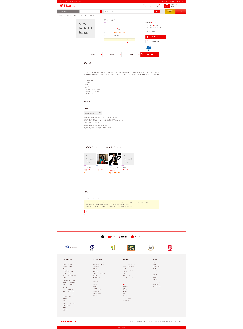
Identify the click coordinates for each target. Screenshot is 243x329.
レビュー (131, 54)
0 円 (176, 4)
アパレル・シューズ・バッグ (69, 293)
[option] (90, 163)
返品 (124, 293)
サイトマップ (180, 321)
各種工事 (125, 297)
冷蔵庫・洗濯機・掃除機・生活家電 (70, 262)
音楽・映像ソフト (66, 309)
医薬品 (64, 307)
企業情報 (165, 1)
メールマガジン (138, 236)
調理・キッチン (66, 268)
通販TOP (60, 15)
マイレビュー (95, 295)
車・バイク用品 (66, 287)
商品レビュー (125, 273)
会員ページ (144, 6)
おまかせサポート (126, 300)
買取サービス (181, 1)
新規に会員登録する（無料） (99, 262)
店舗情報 (172, 1)
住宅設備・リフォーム (67, 266)
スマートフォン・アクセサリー (69, 284)
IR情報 (154, 264)
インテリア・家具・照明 (68, 271)
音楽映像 (172, 6)
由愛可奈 (105, 23)
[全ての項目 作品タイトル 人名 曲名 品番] (91, 11)
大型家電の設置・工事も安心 (99, 264)
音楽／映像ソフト (68, 15)
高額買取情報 (155, 284)
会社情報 (155, 262)
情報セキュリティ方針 (147, 321)
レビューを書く (131, 42)
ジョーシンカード (126, 262)
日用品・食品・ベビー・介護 (69, 303)
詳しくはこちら (108, 198)
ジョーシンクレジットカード (129, 264)
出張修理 (125, 289)
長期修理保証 (125, 286)
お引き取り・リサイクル (128, 277)
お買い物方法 (158, 6)
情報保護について (156, 270)
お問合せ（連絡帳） (97, 293)
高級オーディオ (66, 277)
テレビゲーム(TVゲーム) (68, 296)
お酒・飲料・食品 (66, 305)
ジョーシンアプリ (156, 282)
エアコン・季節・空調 (67, 264)
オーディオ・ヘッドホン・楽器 (69, 275)
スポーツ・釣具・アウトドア (69, 291)
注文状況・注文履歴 (97, 289)
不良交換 (125, 291)
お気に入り (151, 6)
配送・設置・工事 (126, 275)
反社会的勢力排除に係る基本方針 (159, 321)
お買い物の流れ (96, 266)
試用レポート (125, 271)
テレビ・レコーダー (67, 273)
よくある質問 (95, 275)
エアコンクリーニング (127, 278)
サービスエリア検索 (127, 298)
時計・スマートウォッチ (68, 294)
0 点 (174, 4)
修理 (124, 288)
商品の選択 (95, 268)
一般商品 (172, 4)
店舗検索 (155, 277)
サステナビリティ (156, 266)
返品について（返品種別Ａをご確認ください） (155, 28)
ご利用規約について (97, 277)
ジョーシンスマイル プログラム (99, 273)
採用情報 (155, 268)
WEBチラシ (155, 279)
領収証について (96, 291)
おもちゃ (65, 298)
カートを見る (167, 6)
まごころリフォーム (157, 286)
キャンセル (125, 295)
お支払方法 (95, 270)
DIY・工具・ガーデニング (68, 289)
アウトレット (65, 310)
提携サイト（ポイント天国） (129, 266)
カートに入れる (155, 36)
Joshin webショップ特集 (128, 270)
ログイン (95, 284)
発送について (149, 25)
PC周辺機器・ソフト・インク (69, 280)
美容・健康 (65, 270)
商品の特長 (93, 54)
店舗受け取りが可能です (151, 31)
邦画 (81, 15)
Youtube (113, 236)
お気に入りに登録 (155, 41)
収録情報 (112, 54)
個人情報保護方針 (139, 321)
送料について (157, 25)
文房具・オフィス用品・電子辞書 (69, 282)
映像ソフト (76, 15)
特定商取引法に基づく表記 (171, 321)
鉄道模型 (65, 301)
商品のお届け (95, 271)
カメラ (64, 286)
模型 (64, 300)
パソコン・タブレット (67, 278)
